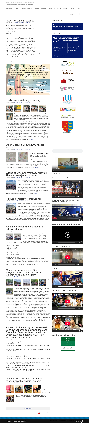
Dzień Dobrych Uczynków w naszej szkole (25, 146)
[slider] (66, 196)
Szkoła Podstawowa (18, 22)
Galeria (72, 8)
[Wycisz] (79, 196)
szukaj (81, 14)
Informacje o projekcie (78, 421)
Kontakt (78, 8)
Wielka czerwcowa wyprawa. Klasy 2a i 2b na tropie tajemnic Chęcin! (27, 174)
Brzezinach (27, 22)
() (66, 43)
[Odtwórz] (54, 196)
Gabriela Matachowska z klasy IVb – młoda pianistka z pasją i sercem (25, 379)
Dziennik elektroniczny (27, 8)
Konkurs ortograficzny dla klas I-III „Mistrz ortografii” (24, 227)
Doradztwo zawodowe (62, 8)
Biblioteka (36, 8)
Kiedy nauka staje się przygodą (22, 100)
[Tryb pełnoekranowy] (81, 196)
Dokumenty (43, 8)
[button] (67, 189)
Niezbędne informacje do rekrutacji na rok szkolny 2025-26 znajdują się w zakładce (67, 27)
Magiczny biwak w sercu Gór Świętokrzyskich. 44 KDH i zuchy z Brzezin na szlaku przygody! (24, 272)
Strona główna (9, 8)
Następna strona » (28, 408)
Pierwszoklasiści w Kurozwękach (23, 198)
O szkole (17, 8)
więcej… (32, 139)
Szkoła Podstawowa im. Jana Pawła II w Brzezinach (20, 3)
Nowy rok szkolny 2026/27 (20, 20)
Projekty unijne (51, 8)
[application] (67, 189)
